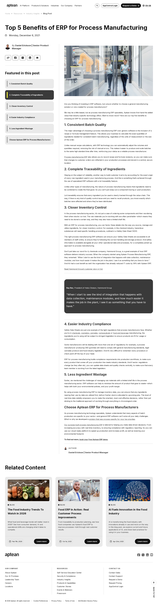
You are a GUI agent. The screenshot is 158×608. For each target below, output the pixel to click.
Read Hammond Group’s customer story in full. (83, 269)
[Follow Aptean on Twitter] (143, 555)
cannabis (94, 333)
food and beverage (121, 333)
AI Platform (24, 6)
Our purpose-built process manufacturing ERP (83, 425)
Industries (55, 6)
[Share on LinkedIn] (30, 57)
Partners (78, 6)
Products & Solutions (40, 6)
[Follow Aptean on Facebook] (138, 555)
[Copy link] (8, 57)
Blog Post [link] (47, 13)
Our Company (66, 6)
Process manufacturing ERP (75, 157)
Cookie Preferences (40, 601)
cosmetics (85, 333)
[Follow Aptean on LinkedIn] (147, 555)
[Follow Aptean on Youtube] (151, 555)
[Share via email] (37, 57)
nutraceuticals (104, 333)
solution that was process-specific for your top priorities (112, 419)
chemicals (76, 333)
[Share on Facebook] (15, 57)
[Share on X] (23, 57)
